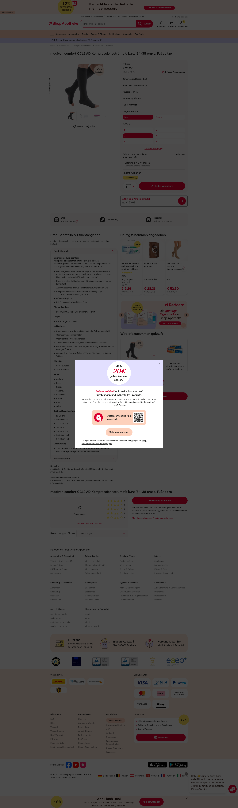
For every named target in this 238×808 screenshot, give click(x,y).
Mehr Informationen (119, 432)
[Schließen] (159, 363)
